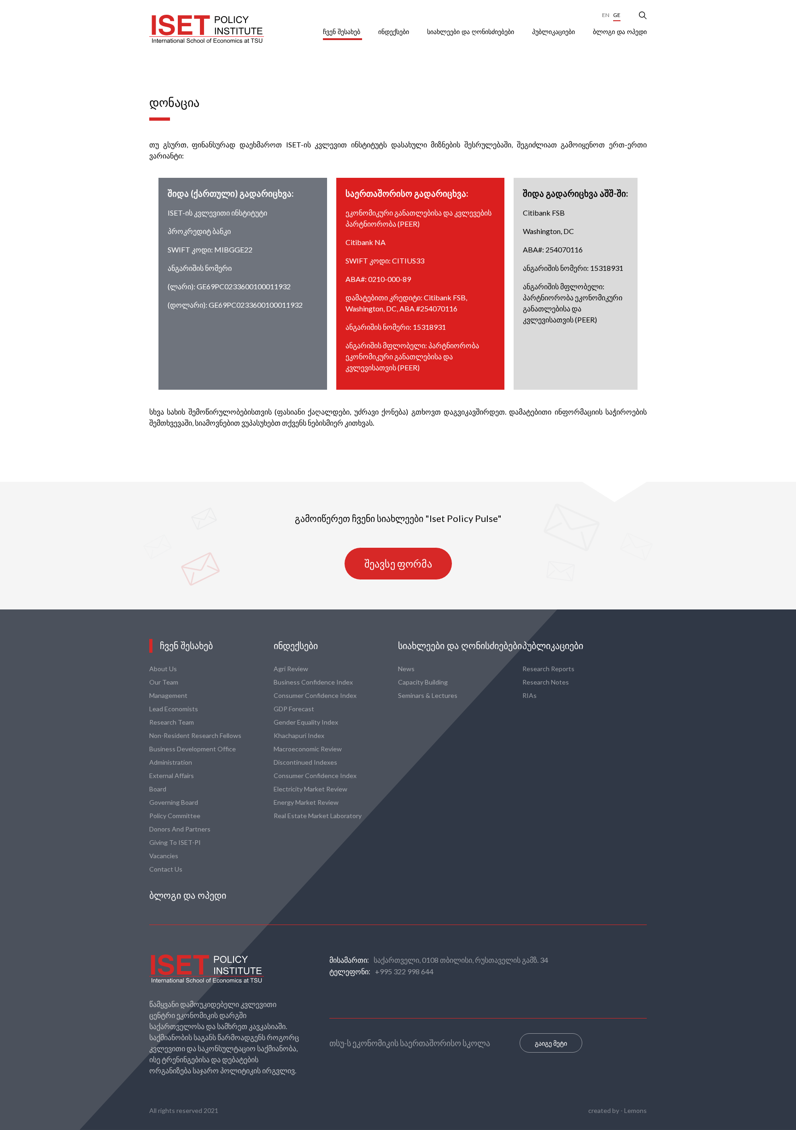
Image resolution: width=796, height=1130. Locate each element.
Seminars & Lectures (427, 695)
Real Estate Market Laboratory (318, 816)
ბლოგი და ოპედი (620, 32)
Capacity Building (423, 682)
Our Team (163, 682)
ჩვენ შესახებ (342, 32)
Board (157, 789)
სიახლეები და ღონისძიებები (471, 32)
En (605, 15)
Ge (616, 15)
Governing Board (173, 802)
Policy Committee (174, 816)
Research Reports (548, 669)
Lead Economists (173, 709)
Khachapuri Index (299, 735)
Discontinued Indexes (305, 762)
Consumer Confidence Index (315, 695)
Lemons (635, 1110)
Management (168, 695)
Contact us (165, 869)
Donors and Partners (180, 829)
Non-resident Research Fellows (195, 735)
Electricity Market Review (310, 789)
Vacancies (163, 856)
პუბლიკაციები (554, 32)
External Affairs (171, 775)
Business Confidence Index (313, 682)
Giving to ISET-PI (175, 842)
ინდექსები (394, 32)
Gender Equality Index (306, 722)
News (406, 669)
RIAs (529, 695)
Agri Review (291, 669)
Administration (170, 762)
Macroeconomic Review (308, 749)
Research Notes (545, 682)
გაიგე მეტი (551, 1043)
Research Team (171, 722)
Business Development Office (192, 749)
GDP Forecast (294, 709)
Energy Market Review (306, 802)
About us (163, 669)
